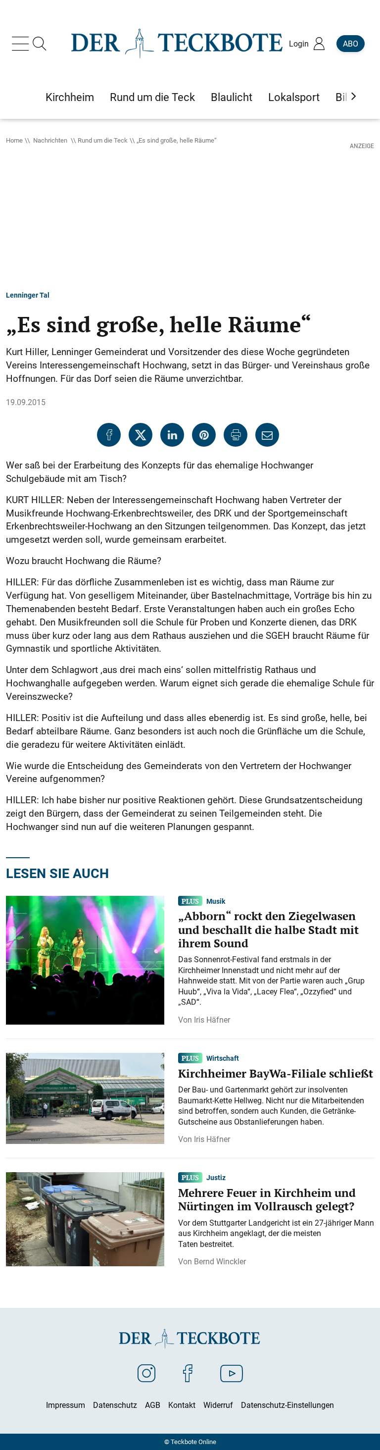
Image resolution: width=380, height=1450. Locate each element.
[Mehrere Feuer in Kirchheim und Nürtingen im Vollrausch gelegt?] (85, 1218)
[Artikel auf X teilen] (140, 435)
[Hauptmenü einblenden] (22, 44)
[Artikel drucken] (235, 435)
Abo (350, 43)
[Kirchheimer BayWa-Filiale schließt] (85, 1097)
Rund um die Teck (103, 140)
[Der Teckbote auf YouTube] (231, 1373)
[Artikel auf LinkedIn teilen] (172, 435)
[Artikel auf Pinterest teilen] (204, 435)
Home (14, 140)
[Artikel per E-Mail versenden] (267, 435)
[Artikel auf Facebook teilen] (109, 435)
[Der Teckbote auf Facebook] (187, 1373)
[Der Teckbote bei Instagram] (146, 1373)
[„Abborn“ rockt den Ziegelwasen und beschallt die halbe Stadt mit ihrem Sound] (85, 959)
